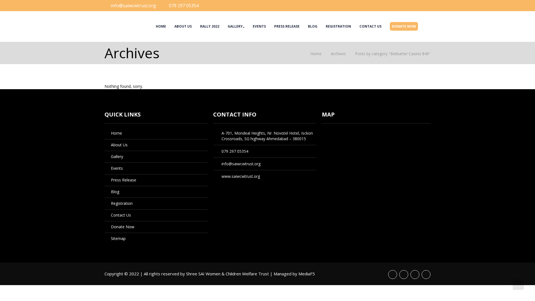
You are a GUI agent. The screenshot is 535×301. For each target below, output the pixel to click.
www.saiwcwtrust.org (241, 176)
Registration (338, 26)
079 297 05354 (184, 6)
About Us (183, 26)
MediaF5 (306, 273)
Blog (312, 26)
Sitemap (118, 238)
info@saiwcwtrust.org (133, 6)
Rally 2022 (209, 26)
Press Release (287, 26)
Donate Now (404, 26)
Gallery (235, 26)
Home (161, 26)
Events (259, 26)
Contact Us (370, 26)
